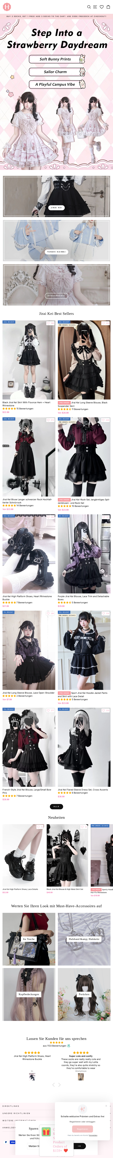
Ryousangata (56, 296)
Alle (56, 806)
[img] (56, 1042)
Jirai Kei (56, 208)
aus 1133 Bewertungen (54, 1045)
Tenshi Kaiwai (56, 252)
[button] (9, 408)
